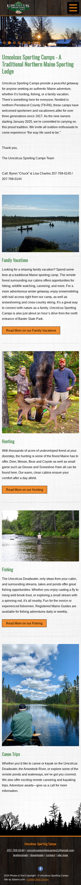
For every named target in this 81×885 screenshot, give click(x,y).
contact (50, 855)
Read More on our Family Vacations (31, 330)
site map (62, 855)
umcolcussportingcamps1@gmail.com (50, 850)
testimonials (20, 855)
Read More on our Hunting (24, 489)
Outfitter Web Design (38, 879)
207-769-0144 (16, 850)
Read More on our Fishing (24, 623)
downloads (37, 855)
